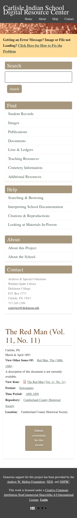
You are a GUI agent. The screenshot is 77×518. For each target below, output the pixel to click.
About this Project (22, 247)
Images (13, 122)
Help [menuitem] (55, 19)
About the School (21, 256)
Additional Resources (24, 176)
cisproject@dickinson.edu (23, 308)
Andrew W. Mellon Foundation (26, 482)
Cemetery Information (25, 167)
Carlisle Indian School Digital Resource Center (36, 8)
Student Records (21, 113)
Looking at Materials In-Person (32, 224)
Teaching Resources (23, 158)
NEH (50, 482)
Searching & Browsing (25, 197)
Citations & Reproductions (29, 215)
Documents (17, 140)
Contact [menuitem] (69, 19)
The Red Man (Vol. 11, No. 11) (46, 382)
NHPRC (64, 482)
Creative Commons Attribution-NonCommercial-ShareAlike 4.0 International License (39, 495)
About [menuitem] (42, 19)
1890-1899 (32, 394)
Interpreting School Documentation (35, 206)
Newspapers (26, 388)
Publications (17, 131)
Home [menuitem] (28, 19)
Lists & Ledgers (20, 149)
